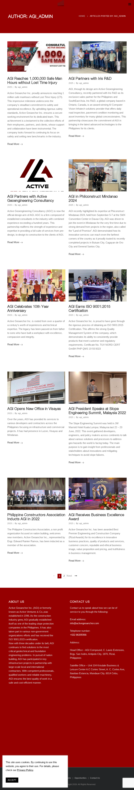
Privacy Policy (25, 770)
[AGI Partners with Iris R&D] (98, 57)
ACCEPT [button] (12, 780)
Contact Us (95, 778)
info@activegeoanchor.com (84, 623)
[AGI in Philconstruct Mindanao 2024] (98, 175)
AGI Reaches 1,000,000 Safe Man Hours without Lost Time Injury (34, 80)
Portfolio (67, 778)
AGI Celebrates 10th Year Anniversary (28, 308)
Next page (69, 575)
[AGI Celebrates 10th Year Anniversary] (36, 285)
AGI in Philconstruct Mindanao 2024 (93, 198)
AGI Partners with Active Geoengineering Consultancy (30, 198)
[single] (61, 45)
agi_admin (22, 87)
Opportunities (80, 778)
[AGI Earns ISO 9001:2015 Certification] (98, 285)
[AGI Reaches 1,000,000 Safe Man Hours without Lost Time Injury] (36, 57)
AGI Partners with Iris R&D (90, 78)
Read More (15, 144)
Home (82, 16)
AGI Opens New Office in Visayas (34, 408)
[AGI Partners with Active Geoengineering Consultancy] (36, 175)
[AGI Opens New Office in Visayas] (36, 388)
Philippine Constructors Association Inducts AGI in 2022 (36, 517)
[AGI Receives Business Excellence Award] (98, 494)
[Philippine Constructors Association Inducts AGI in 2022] (36, 494)
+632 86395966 (78, 635)
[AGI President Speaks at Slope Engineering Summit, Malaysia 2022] (98, 388)
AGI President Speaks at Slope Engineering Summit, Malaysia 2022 (97, 410)
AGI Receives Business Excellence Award (96, 517)
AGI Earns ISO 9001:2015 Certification (89, 308)
